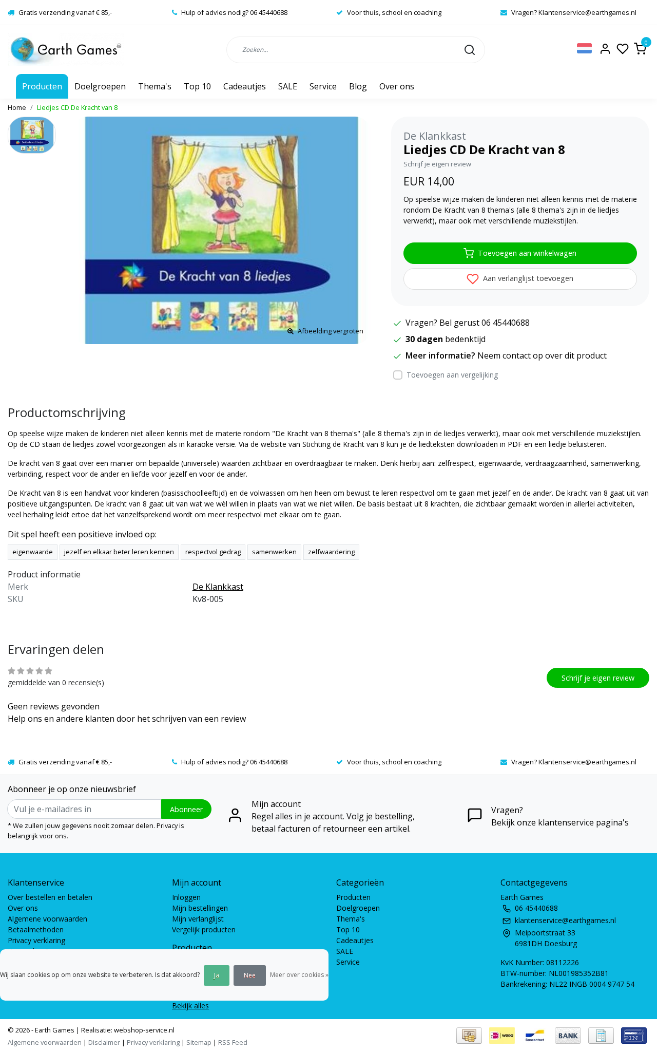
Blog (358, 86)
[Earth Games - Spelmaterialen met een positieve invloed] (66, 49)
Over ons (396, 86)
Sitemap (198, 1042)
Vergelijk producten (204, 929)
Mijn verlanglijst (198, 919)
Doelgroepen (100, 86)
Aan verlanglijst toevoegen (527, 278)
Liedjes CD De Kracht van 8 (77, 107)
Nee (250, 975)
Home (17, 107)
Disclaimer (104, 1042)
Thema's (154, 86)
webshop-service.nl (143, 1030)
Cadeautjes (244, 86)
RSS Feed (232, 1042)
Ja (216, 975)
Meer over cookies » (299, 974)
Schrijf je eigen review (437, 163)
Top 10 (197, 86)
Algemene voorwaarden (47, 919)
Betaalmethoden (36, 929)
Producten (42, 86)
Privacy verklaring (36, 940)
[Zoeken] (470, 49)
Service (323, 86)
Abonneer (186, 809)
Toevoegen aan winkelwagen (527, 253)
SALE (287, 86)
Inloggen (186, 897)
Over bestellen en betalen (50, 897)
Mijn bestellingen (200, 908)
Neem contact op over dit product (542, 355)
